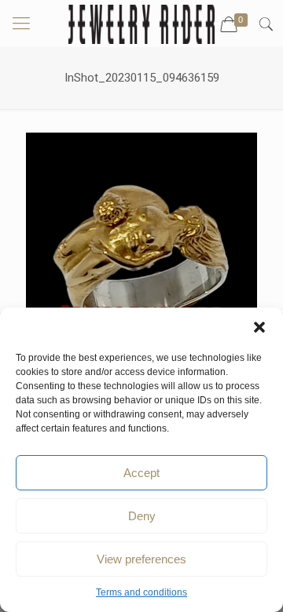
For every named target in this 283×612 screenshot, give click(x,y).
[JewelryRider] (141, 23)
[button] (259, 327)
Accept (141, 472)
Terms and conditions (141, 592)
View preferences (141, 559)
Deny (142, 516)
